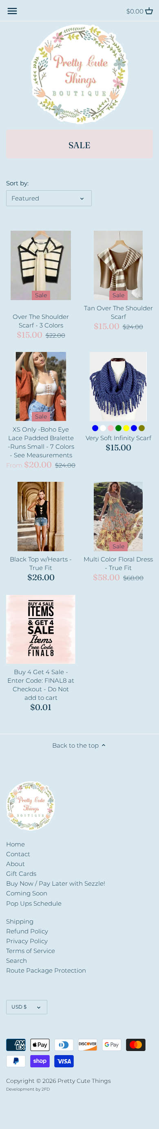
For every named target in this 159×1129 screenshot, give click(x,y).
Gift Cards (21, 873)
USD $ (18, 1007)
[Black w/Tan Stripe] (29, 307)
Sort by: (17, 183)
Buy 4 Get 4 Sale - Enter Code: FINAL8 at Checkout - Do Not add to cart (40, 684)
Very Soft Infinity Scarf (118, 438)
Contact (18, 854)
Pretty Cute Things (84, 1081)
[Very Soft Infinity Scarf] (118, 386)
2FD (46, 1089)
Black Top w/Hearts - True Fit (41, 563)
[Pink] (111, 428)
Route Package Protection (46, 970)
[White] (103, 428)
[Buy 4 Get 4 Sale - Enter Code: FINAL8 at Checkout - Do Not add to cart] (40, 629)
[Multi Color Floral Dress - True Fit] (118, 516)
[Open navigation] (12, 11)
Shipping (19, 921)
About (15, 864)
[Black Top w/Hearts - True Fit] (40, 516)
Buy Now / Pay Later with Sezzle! (55, 883)
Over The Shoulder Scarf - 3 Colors (41, 321)
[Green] (118, 428)
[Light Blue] (134, 428)
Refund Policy (27, 931)
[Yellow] (126, 428)
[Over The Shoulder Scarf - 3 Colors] (40, 265)
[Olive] (142, 428)
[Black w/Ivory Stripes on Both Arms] (52, 307)
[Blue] (95, 428)
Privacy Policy (27, 941)
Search (16, 960)
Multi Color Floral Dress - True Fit (118, 563)
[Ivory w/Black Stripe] (45, 307)
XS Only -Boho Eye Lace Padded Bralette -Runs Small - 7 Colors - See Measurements (41, 442)
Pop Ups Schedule (34, 903)
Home (15, 844)
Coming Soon (26, 893)
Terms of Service (30, 951)
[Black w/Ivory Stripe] (37, 307)
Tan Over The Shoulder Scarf (118, 312)
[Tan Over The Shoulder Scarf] (118, 265)
